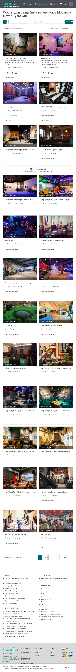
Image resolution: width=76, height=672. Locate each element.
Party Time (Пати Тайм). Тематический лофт (56, 451)
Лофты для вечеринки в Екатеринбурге (52, 581)
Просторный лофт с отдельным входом (19, 283)
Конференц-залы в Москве (13, 583)
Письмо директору (46, 619)
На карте (70, 22)
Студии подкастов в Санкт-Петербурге (16, 633)
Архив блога (44, 609)
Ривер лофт (9, 107)
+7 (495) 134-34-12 (13, 658)
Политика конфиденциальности (50, 614)
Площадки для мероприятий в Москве (16, 578)
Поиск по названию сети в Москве (15, 598)
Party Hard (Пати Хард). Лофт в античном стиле (58, 411)
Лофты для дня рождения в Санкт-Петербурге (18, 624)
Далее (66, 557)
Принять (66, 668)
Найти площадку (28, 4)
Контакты (44, 597)
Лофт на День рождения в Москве (15, 591)
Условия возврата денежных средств (52, 617)
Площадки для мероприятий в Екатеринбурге (54, 578)
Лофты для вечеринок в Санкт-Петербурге (17, 619)
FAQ (42, 604)
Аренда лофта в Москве (12, 586)
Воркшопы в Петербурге (12, 614)
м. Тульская (57, 22)
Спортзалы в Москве (11, 603)
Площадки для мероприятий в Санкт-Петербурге (19, 611)
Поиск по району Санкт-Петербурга (15, 628)
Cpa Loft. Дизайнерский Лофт (51, 150)
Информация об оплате (48, 612)
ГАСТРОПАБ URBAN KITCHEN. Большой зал (56, 368)
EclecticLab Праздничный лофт (16, 368)
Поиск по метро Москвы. (12, 593)
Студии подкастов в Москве (13, 601)
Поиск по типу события (48, 602)
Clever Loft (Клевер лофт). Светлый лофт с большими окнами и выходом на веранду (35, 200)
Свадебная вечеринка (44, 22)
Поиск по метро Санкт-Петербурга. (15, 626)
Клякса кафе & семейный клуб (51, 325)
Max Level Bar (45, 535)
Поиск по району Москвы (12, 596)
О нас (51, 652)
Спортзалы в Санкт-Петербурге (14, 636)
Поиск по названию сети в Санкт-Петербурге (18, 631)
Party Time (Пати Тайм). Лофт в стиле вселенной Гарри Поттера (27, 451)
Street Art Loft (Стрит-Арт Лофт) (16, 58)
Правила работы (46, 599)
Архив (37, 655)
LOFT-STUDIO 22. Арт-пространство (53, 107)
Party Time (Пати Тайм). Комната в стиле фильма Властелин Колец (28, 492)
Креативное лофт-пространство (52, 240)
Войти (71, 4)
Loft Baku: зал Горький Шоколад (16, 535)
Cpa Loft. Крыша (10, 325)
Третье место (45, 58)
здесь (45, 666)
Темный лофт (9, 240)
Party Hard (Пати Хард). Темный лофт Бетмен (21, 411)
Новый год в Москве (11, 588)
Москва (16, 6)
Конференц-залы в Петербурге (14, 616)
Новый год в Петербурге (12, 621)
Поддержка (53, 4)
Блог (42, 607)
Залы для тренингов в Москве (14, 581)
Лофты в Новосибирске (48, 589)
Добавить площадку (41, 4)
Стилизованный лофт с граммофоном (54, 492)
